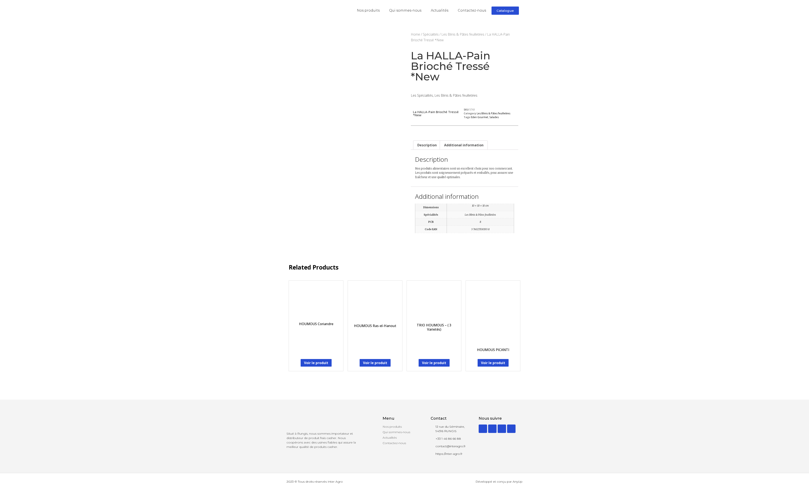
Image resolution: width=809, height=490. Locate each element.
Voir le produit (316, 362)
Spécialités (431, 34)
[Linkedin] (483, 429)
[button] (505, 11)
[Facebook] (492, 429)
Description (427, 145)
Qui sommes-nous (405, 10)
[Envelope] (511, 429)
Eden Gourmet (479, 117)
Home (415, 34)
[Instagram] (502, 429)
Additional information (464, 145)
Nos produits (368, 10)
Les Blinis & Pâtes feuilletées (462, 34)
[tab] (427, 145)
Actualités (439, 10)
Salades (494, 117)
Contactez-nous (472, 10)
